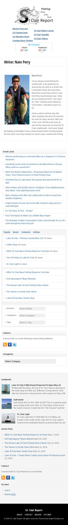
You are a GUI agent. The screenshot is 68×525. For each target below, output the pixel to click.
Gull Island (18, 400)
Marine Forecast (20, 29)
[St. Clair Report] (34, 24)
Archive (38, 514)
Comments (26, 232)
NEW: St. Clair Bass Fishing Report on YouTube (27, 251)
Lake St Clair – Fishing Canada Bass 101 (24, 238)
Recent (16, 232)
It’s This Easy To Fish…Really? (19, 211)
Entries (10, 494)
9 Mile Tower (12, 245)
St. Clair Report (33, 510)
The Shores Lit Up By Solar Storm (21, 292)
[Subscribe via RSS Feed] (5, 345)
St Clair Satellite (41, 35)
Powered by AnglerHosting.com (51, 519)
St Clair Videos (41, 39)
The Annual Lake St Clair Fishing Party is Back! (27, 285)
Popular (7, 232)
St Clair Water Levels (44, 31)
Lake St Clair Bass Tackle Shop (20, 298)
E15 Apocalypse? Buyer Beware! (21, 279)
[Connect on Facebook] (10, 345)
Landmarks (6, 379)
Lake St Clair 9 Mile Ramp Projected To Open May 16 (36, 385)
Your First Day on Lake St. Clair (20, 257)
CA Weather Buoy (21, 37)
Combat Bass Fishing (23, 40)
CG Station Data (20, 33)
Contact (29, 514)
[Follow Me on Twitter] (15, 345)
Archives (36, 232)
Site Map (47, 514)
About (19, 514)
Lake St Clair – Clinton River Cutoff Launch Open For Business (33, 455)
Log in (7, 490)
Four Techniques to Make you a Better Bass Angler (28, 215)
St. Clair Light (12, 264)
